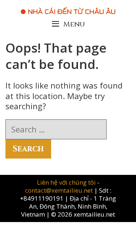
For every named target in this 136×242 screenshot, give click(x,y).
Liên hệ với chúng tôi (67, 182)
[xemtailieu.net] (68, 6)
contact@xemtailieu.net (59, 190)
